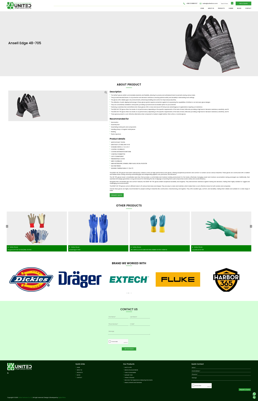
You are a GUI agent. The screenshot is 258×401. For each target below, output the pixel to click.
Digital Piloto (62, 397)
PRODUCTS (221, 8)
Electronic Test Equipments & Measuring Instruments (138, 380)
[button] (126, 293)
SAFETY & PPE (128, 367)
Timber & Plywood (129, 377)
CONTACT (248, 8)
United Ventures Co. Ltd (25, 397)
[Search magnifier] (232, 3)
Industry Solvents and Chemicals (133, 382)
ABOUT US (211, 8)
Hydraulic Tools (128, 375)
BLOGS (239, 8)
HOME (202, 8)
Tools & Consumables (130, 372)
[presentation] (7, 226)
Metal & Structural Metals (131, 370)
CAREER (231, 8)
